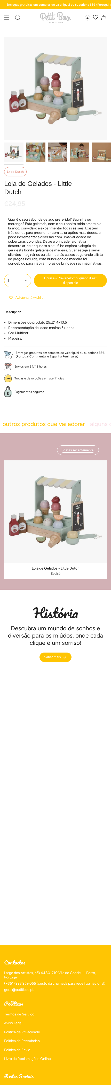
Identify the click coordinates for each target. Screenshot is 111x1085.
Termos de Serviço (19, 1014)
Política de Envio (17, 1050)
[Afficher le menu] (7, 18)
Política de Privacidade (22, 1032)
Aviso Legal (13, 1023)
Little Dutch (15, 172)
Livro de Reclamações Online (27, 1059)
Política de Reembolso (22, 1041)
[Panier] (103, 18)
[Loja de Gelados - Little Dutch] (55, 511)
